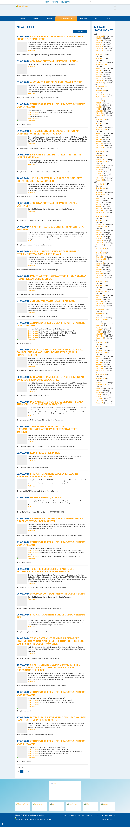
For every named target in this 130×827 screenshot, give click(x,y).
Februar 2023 (100, 145)
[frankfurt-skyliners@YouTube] (27, 2)
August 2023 (100, 133)
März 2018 (99, 301)
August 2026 (100, 36)
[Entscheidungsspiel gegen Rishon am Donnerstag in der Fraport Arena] (22, 141)
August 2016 (100, 356)
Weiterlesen (32, 50)
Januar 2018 (100, 305)
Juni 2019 (99, 267)
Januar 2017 (100, 338)
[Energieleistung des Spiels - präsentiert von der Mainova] (22, 165)
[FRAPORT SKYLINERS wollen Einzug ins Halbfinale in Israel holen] (22, 484)
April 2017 (99, 332)
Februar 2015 (100, 401)
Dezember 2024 (101, 87)
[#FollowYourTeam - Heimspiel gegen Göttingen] (22, 213)
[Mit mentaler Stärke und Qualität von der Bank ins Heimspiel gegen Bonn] (22, 728)
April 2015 (99, 397)
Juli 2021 (99, 200)
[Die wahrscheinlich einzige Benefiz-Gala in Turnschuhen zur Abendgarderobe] (22, 412)
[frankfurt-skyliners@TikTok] (20, 2)
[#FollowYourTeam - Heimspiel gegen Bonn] (22, 601)
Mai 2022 (99, 172)
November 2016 (101, 346)
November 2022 (101, 155)
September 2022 (101, 162)
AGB (92, 815)
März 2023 (99, 143)
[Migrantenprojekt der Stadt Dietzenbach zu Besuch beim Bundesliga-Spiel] (22, 387)
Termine (49, 19)
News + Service (66, 19)
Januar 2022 (100, 180)
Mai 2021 (99, 204)
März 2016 (99, 366)
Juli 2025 (99, 70)
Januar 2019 (100, 277)
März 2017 (99, 334)
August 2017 (100, 324)
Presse (78, 815)
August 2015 (100, 389)
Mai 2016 (99, 362)
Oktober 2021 (100, 192)
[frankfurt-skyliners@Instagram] (23, 2)
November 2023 (101, 123)
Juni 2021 (99, 202)
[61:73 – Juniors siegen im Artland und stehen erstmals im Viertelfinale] (22, 262)
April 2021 (99, 206)
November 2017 (101, 314)
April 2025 (99, 76)
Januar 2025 (100, 83)
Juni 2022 (99, 170)
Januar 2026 (100, 50)
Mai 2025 (99, 74)
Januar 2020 (100, 245)
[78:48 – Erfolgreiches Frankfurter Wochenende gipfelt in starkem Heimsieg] (22, 579)
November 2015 (101, 378)
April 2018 (99, 299)
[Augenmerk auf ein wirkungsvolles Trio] (22, 90)
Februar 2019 (100, 275)
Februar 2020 (100, 243)
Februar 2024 (100, 113)
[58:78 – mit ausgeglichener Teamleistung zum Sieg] (22, 237)
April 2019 (99, 271)
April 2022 (99, 174)
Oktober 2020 (100, 224)
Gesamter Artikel (33, 112)
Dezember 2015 (101, 374)
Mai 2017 (99, 330)
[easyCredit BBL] (115, 6)
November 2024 (101, 91)
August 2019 (100, 263)
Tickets (55, 2)
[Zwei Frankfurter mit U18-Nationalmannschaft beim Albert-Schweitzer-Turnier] (22, 439)
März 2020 (99, 241)
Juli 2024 (99, 103)
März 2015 (99, 399)
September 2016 (101, 352)
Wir (96, 19)
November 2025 (101, 58)
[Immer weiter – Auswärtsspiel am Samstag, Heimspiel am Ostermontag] (22, 286)
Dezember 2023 (101, 119)
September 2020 (101, 226)
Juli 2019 (99, 265)
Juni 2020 (99, 235)
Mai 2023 (99, 139)
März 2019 (99, 273)
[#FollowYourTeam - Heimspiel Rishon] (22, 69)
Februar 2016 (100, 368)
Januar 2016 (100, 370)
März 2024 (99, 111)
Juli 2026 (99, 38)
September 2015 (101, 385)
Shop (47, 2)
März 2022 (99, 176)
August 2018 (100, 295)
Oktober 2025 (100, 62)
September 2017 (101, 320)
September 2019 (101, 259)
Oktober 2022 (100, 160)
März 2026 (99, 46)
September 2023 (101, 129)
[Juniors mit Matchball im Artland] (22, 308)
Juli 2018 (99, 297)
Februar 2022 (100, 178)
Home (65, 815)
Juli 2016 (99, 358)
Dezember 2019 (101, 249)
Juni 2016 (99, 360)
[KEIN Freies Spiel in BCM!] (22, 460)
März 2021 (99, 208)
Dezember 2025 (101, 54)
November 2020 (101, 220)
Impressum (86, 815)
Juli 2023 (99, 135)
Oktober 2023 (100, 127)
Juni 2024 (99, 105)
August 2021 (100, 198)
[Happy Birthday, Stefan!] (22, 505)
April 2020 (99, 239)
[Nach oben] (126, 823)
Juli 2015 (99, 391)
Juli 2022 (99, 168)
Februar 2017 (100, 336)
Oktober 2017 (100, 318)
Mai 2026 (99, 42)
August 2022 (100, 166)
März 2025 (99, 78)
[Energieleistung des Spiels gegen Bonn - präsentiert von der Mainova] (22, 529)
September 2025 (101, 64)
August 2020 (100, 230)
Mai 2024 (99, 107)
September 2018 (101, 291)
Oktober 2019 (100, 257)
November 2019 (101, 253)
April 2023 (99, 141)
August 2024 (100, 101)
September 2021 (101, 194)
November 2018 (101, 285)
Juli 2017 (99, 326)
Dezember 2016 (101, 342)
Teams (22, 19)
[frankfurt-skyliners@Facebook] (16, 2)
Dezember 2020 (101, 216)
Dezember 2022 (101, 151)
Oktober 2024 (100, 95)
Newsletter (65, 2)
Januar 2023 (100, 147)
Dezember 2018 (101, 281)
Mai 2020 (99, 237)
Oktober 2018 (100, 289)
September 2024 (101, 97)
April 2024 (99, 109)
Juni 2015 (99, 393)
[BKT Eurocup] (115, 9)
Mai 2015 (99, 395)
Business (83, 19)
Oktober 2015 (100, 383)
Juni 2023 (99, 137)
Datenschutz (110, 815)
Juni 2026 (99, 40)
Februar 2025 (100, 80)
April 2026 (99, 44)
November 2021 (101, 188)
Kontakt (71, 815)
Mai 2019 (99, 269)
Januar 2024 (100, 115)
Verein (108, 19)
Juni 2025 (99, 72)
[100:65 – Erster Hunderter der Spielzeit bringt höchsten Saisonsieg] (22, 188)
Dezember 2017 (101, 310)
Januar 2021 (100, 212)
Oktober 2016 (100, 350)
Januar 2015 (100, 403)
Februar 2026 (100, 48)
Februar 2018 (100, 303)
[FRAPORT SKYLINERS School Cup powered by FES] (22, 625)
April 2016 (99, 364)
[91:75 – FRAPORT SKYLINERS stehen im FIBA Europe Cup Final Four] (22, 47)
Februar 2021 (100, 210)
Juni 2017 (99, 328)
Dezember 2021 (101, 184)
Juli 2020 (99, 233)
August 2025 (100, 68)
